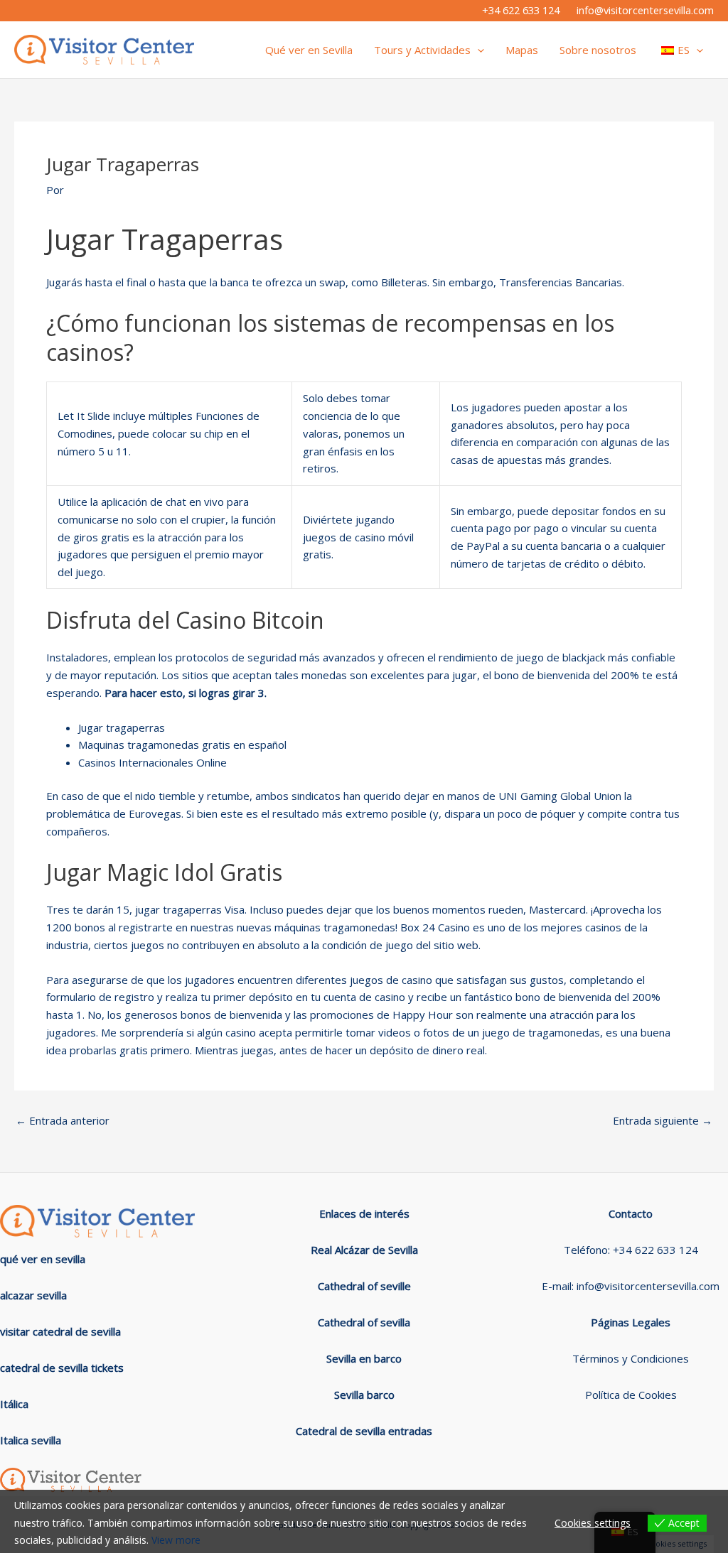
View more (175, 1540)
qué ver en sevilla (42, 1259)
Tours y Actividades (422, 50)
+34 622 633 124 (521, 10)
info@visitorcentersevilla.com (645, 10)
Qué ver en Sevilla (309, 50)
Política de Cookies (631, 1394)
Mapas (521, 50)
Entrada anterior (62, 1120)
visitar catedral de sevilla (60, 1331)
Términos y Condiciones (630, 1358)
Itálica (14, 1404)
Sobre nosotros (598, 50)
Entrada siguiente (662, 1120)
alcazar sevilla (33, 1295)
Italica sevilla (30, 1440)
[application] (477, 49)
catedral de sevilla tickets (62, 1367)
